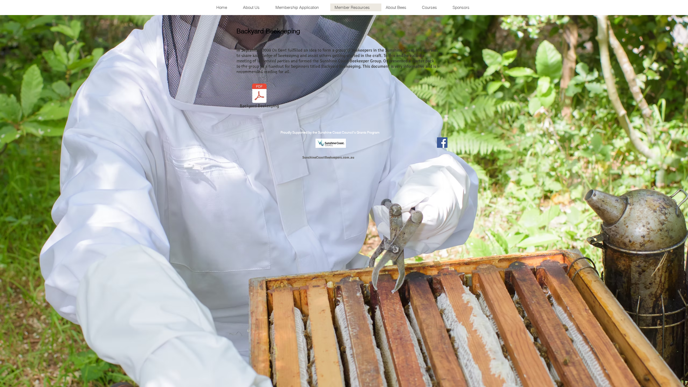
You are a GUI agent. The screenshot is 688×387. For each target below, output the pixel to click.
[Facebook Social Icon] (442, 142)
